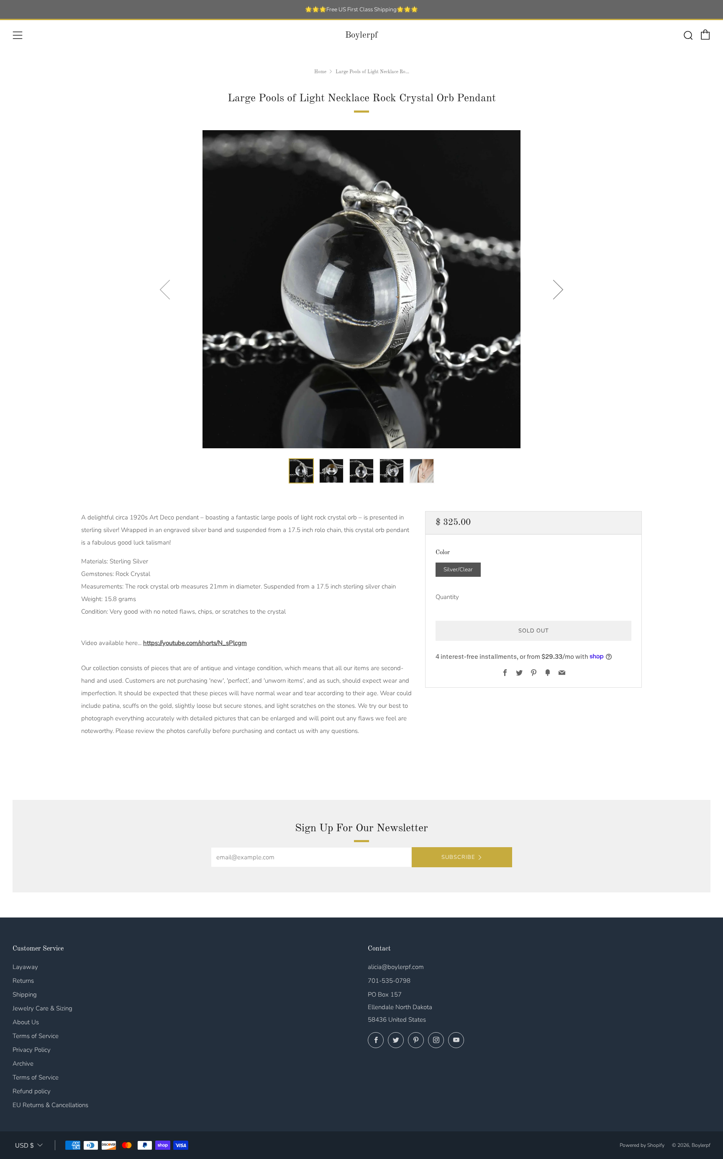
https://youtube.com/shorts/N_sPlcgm (195, 643)
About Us (26, 1022)
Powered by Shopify (642, 1145)
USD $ (24, 1145)
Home (320, 72)
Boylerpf (361, 35)
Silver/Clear (458, 569)
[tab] (301, 470)
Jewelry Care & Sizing (42, 1008)
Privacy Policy (32, 1050)
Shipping (25, 994)
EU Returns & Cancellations (50, 1105)
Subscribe (458, 857)
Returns (23, 981)
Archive (23, 1063)
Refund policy (32, 1091)
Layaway (25, 967)
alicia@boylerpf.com (396, 967)
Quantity (447, 596)
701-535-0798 (389, 981)
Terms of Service (36, 1036)
